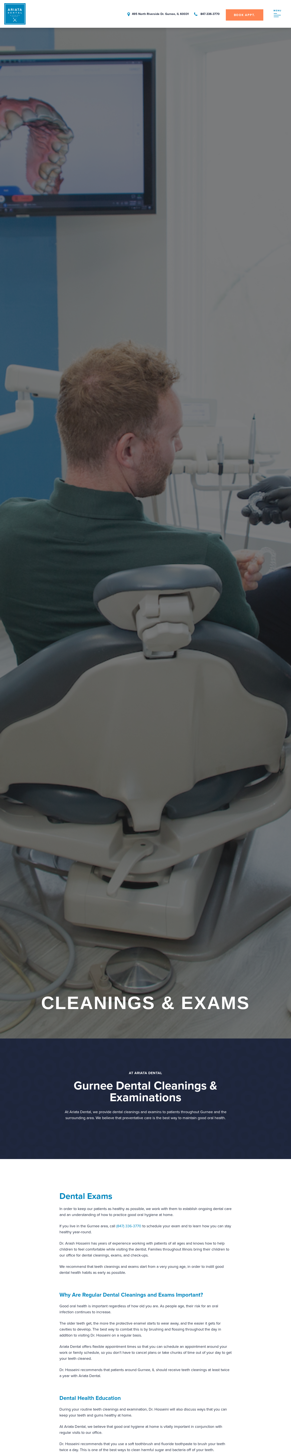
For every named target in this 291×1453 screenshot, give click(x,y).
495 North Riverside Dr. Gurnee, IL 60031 (160, 14)
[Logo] (15, 23)
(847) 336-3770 (128, 1226)
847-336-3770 (210, 14)
